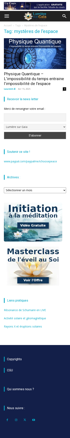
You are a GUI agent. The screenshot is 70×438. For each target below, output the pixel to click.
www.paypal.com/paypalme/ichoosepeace (30, 161)
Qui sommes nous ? (20, 389)
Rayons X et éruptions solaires (23, 326)
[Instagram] (16, 420)
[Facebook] (7, 420)
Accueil (8, 25)
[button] (6, 16)
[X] (24, 420)
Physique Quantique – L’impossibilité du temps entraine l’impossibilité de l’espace (34, 79)
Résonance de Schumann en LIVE (25, 310)
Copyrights (14, 359)
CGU (10, 370)
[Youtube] (33, 420)
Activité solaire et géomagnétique (25, 318)
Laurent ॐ (9, 88)
